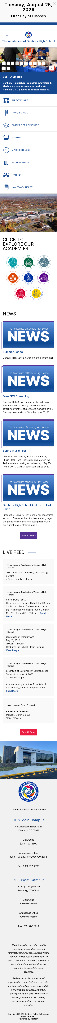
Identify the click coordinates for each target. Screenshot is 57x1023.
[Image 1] (4, 63)
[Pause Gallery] (51, 68)
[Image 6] (26, 63)
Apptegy (34, 1015)
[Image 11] (4, 68)
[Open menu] (7, 36)
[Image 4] (17, 63)
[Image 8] (35, 63)
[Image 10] (43, 63)
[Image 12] (8, 68)
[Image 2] (8, 63)
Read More (12, 687)
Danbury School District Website (28, 806)
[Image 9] (39, 63)
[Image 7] (30, 63)
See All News (29, 532)
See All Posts (28, 728)
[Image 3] (12, 63)
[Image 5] (21, 63)
